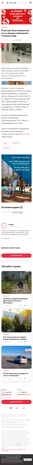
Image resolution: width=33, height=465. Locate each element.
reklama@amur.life (23, 394)
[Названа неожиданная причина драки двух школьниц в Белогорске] (29, 305)
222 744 (6, 392)
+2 (28, 238)
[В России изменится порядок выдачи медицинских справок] (29, 341)
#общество (16, 143)
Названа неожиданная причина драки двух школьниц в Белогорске (15, 301)
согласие (3, 457)
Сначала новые (6, 212)
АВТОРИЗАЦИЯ (16, 255)
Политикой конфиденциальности (9, 463)
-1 (31, 238)
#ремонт (7, 148)
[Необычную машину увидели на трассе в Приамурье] (29, 378)
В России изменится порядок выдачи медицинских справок (14, 338)
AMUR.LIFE (25, 134)
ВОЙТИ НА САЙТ (16, 402)
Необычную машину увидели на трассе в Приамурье (15, 374)
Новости (4, 27)
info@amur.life (6, 394)
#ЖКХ (5, 143)
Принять (27, 459)
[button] (23, 408)
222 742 (22, 392)
